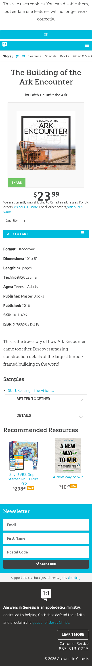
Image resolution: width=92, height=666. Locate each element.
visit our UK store (26, 207)
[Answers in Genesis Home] (14, 45)
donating (74, 577)
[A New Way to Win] (68, 455)
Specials (50, 56)
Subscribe (48, 564)
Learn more (73, 634)
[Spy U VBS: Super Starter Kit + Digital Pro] (24, 455)
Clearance (34, 56)
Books (64, 56)
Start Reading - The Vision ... (31, 390)
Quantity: (12, 220)
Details (24, 415)
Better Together (33, 399)
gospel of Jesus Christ (50, 622)
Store (7, 56)
